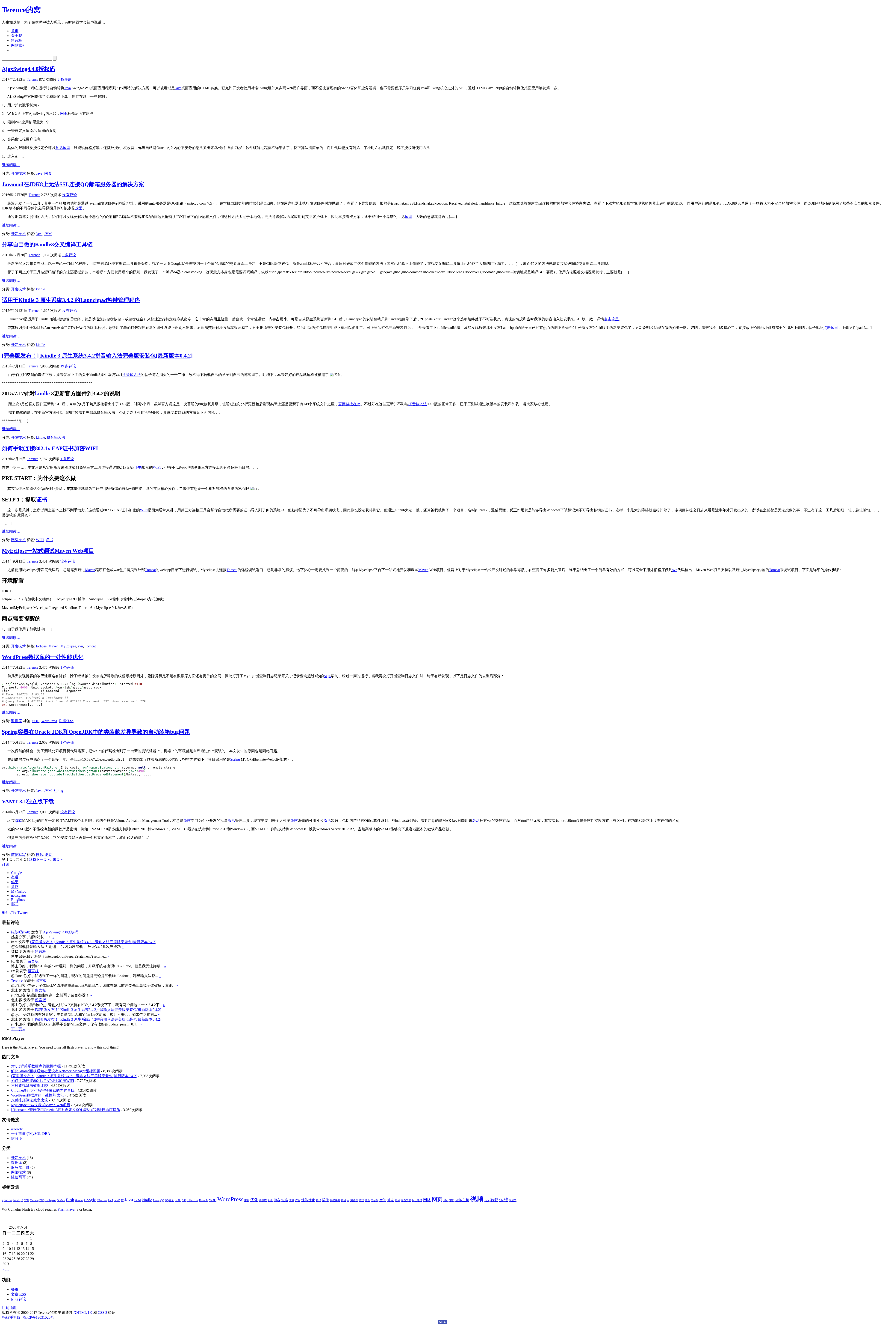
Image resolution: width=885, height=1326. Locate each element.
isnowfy (17, 1129)
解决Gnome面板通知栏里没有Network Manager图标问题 (55, 1071)
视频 (477, 1199)
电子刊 (374, 1200)
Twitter (23, 913)
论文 (487, 1200)
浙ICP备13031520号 (38, 1317)
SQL (327, 676)
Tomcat (150, 570)
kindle (40, 289)
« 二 (6, 1269)
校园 (343, 1200)
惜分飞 (16, 1138)
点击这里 (611, 319)
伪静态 (263, 1200)
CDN (26, 1200)
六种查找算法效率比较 (29, 1086)
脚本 (445, 1200)
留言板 (16, 40)
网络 (427, 1200)
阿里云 (512, 1200)
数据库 (16, 721)
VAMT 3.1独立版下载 (28, 802)
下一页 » (43, 859)
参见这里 (62, 148)
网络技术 (18, 540)
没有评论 (69, 195)
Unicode (203, 1200)
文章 (18, 1294)
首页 (14, 31)
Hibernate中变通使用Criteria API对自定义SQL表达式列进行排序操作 (65, 1110)
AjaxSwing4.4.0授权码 (28, 69)
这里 (79, 208)
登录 (14, 1289)
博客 (277, 1200)
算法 (390, 1200)
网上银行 (417, 1200)
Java (67, 88)
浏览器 (354, 1200)
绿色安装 (406, 1200)
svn (674, 570)
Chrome (34, 1200)
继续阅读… (11, 165)
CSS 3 (102, 1312)
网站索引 (18, 45)
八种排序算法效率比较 (29, 1100)
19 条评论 (68, 366)
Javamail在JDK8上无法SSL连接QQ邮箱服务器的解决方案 (73, 184)
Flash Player (67, 1209)
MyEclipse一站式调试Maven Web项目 (48, 551)
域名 (284, 1200)
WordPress (49, 721)
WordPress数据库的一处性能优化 (42, 657)
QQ (162, 1200)
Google (90, 1200)
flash (70, 1199)
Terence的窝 (21, 10)
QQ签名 (169, 1200)
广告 (297, 1200)
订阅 (5, 864)
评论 (18, 1299)
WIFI (157, 467)
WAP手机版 (11, 1317)
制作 (270, 1200)
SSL (184, 1200)
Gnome (79, 1200)
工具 (291, 1200)
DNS (41, 1200)
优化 (254, 1200)
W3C (212, 1200)
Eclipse (41, 646)
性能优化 (66, 721)
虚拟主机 (462, 1200)
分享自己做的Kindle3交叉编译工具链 (47, 244)
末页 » (58, 859)
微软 (18, 820)
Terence (32, 79)
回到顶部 (9, 1308)
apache (7, 1200)
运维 (503, 1199)
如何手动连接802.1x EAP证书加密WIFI (50, 448)
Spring (235, 759)
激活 (231, 820)
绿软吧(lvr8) (20, 932)
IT (122, 1200)
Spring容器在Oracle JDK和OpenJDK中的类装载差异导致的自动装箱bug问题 (96, 732)
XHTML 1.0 (83, 1312)
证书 (138, 467)
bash (16, 1200)
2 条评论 (64, 79)
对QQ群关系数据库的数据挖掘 (36, 1066)
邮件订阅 (9, 913)
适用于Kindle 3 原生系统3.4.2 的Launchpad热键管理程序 (71, 300)
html (110, 1200)
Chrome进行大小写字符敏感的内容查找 (42, 1090)
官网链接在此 (349, 404)
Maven (90, 570)
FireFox (61, 1200)
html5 (117, 1200)
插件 (325, 1200)
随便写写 (18, 855)
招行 (318, 1200)
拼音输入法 (131, 375)
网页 (64, 114)
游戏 (361, 1200)
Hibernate (102, 1200)
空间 (382, 1200)
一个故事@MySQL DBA (30, 1133)
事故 (246, 1200)
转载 (494, 1200)
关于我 (16, 36)
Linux (156, 1200)
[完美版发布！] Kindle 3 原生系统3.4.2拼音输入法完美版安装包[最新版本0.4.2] (97, 356)
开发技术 (18, 173)
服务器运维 (20, 1167)
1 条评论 (69, 255)
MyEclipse (68, 646)
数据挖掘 (335, 1200)
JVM (48, 234)
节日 (451, 1200)
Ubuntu (192, 1200)
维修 (397, 1200)
